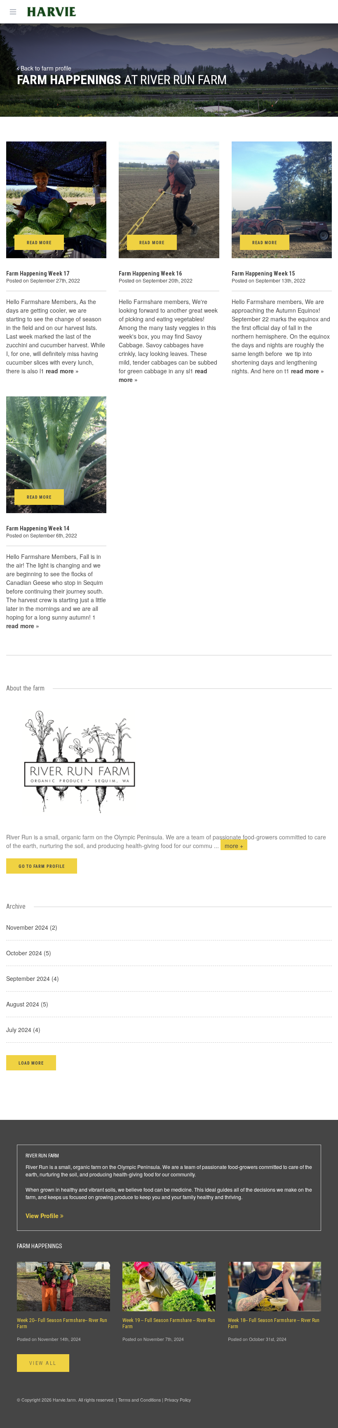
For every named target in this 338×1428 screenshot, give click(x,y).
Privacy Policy (177, 1400)
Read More (39, 242)
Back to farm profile (45, 68)
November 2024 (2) (31, 927)
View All (43, 1363)
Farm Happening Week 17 (37, 273)
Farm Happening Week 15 (263, 273)
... (228, 845)
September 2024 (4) (32, 978)
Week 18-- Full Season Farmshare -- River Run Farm (273, 1323)
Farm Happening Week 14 (37, 528)
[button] (31, 1062)
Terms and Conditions (139, 1400)
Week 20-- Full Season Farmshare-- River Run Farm (62, 1323)
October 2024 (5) (28, 953)
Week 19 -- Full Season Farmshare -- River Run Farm (168, 1323)
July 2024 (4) (23, 1029)
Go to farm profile (42, 866)
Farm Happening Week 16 (150, 273)
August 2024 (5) (27, 1004)
